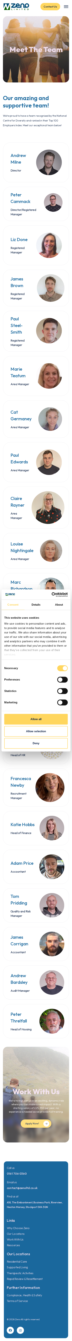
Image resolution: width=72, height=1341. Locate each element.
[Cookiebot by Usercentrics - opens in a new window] (52, 594)
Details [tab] (36, 604)
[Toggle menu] (66, 7)
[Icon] (10, 1330)
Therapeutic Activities (20, 1273)
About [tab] (59, 604)
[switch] (62, 680)
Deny (36, 743)
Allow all (36, 719)
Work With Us (15, 1239)
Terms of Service (17, 1301)
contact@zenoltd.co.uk (22, 1188)
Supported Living (17, 1267)
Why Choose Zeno (18, 1228)
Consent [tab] (12, 604)
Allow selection (36, 731)
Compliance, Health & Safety (24, 1295)
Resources (13, 1245)
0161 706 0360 (17, 1173)
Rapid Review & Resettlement (25, 1278)
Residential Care (17, 1261)
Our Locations (16, 1233)
